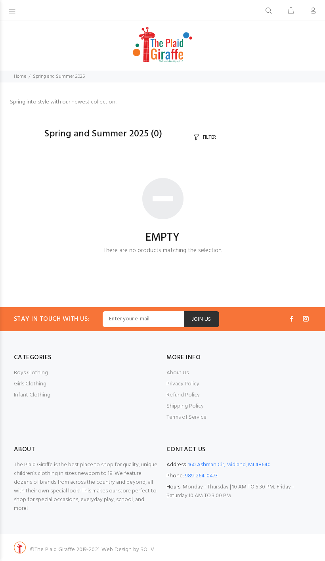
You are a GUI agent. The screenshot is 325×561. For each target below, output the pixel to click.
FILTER (209, 137)
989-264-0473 (201, 476)
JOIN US (201, 319)
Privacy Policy (182, 384)
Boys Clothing (31, 372)
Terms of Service (186, 417)
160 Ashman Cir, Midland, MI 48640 (229, 464)
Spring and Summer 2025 (59, 76)
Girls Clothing (30, 384)
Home (20, 76)
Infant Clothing (32, 395)
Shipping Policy (185, 406)
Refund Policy (183, 395)
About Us (177, 372)
